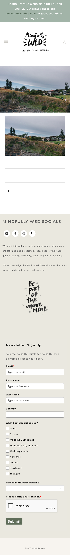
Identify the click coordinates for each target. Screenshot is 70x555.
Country (11, 408)
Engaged (15, 473)
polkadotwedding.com (21, 13)
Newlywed (16, 468)
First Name (13, 380)
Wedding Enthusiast (22, 439)
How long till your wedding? (23, 482)
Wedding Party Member (24, 445)
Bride (13, 428)
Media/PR (15, 456)
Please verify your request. (23, 496)
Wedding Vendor (20, 451)
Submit (14, 521)
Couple (14, 462)
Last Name (12, 394)
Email (10, 366)
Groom (14, 434)
